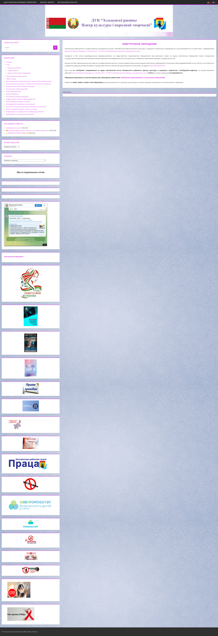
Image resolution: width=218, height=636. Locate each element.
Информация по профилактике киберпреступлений (25, 112)
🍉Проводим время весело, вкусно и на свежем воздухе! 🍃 (27, 130)
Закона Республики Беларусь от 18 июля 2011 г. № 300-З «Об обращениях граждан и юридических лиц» (102, 51)
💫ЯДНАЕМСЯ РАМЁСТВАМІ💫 (16, 133)
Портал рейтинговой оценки (16, 76)
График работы (12, 70)
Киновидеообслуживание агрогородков (20, 104)
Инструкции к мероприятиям (17, 89)
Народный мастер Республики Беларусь (20, 86)
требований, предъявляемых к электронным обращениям (142, 78)
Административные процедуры (19, 73)
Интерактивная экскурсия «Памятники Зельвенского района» (28, 84)
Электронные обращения (13, 257)
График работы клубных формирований (20, 99)
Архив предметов (12, 94)
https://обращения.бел (157, 66)
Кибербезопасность (13, 128)
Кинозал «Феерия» (47, 2)
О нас (8, 65)
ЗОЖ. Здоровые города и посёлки (18, 101)
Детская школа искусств (67, 2)
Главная (9, 62)
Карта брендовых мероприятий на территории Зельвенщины (28, 81)
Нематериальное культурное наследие (20, 114)
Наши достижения (14, 68)
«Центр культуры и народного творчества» (20, 2)
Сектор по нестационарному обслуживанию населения (26, 107)
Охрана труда (11, 79)
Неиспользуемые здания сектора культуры (21, 109)
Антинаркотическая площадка (17, 96)
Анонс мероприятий (13, 91)
